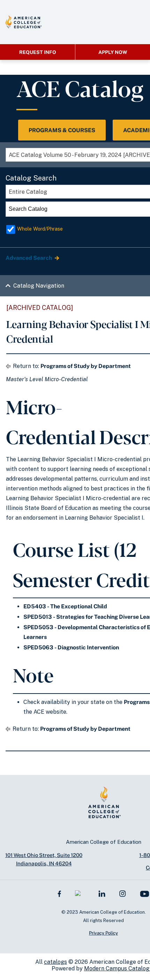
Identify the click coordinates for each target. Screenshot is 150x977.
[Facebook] (59, 893)
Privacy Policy (103, 933)
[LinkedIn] (101, 893)
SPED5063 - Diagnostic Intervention (71, 647)
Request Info (37, 52)
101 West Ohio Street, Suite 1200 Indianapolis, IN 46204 (43, 859)
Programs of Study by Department (85, 366)
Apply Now (112, 52)
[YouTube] (144, 893)
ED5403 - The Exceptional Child (65, 606)
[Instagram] (122, 893)
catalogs (55, 962)
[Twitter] (79, 893)
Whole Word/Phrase (40, 229)
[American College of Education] (23, 22)
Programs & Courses (62, 130)
